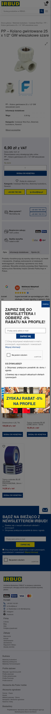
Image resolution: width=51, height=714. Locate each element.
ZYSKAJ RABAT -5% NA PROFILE (24, 400)
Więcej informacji (12, 347)
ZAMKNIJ (45, 304)
